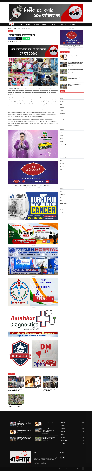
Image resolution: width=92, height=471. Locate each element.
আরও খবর (72, 24)
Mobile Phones (63, 153)
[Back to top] (83, 468)
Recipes (61, 168)
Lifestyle (61, 146)
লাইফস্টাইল (62, 205)
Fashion (61, 131)
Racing (61, 165)
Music (61, 156)
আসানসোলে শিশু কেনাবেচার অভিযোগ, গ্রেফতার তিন (74, 80)
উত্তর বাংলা (54, 24)
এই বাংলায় (14, 28)
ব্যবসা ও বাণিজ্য (62, 115)
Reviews (61, 171)
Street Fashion (62, 177)
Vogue (61, 196)
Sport (61, 174)
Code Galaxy (14, 468)
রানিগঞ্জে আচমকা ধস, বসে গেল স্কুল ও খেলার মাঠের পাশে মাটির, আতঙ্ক (75, 73)
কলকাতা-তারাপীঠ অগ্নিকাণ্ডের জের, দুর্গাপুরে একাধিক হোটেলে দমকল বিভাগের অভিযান (75, 58)
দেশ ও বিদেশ (63, 24)
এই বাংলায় (36, 24)
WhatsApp (27, 38)
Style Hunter (62, 181)
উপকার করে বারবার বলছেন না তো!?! (74, 51)
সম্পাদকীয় (28, 24)
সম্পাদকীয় (61, 91)
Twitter (19, 38)
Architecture (62, 122)
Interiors (61, 143)
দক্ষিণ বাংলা (44, 24)
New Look (62, 159)
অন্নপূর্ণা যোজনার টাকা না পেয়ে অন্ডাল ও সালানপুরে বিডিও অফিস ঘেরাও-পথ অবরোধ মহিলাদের (24, 423)
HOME (20, 24)
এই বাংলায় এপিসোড (63, 199)
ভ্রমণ (60, 118)
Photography (62, 162)
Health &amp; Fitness (64, 140)
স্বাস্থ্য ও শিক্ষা (62, 112)
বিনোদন (61, 202)
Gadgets (61, 137)
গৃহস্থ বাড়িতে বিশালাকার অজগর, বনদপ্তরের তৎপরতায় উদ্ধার (75, 66)
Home (9, 28)
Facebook (12, 38)
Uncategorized (63, 190)
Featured (61, 134)
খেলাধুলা (61, 106)
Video (61, 193)
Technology (62, 184)
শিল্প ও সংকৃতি (62, 109)
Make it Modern (63, 149)
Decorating (62, 125)
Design (61, 128)
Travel (61, 187)
